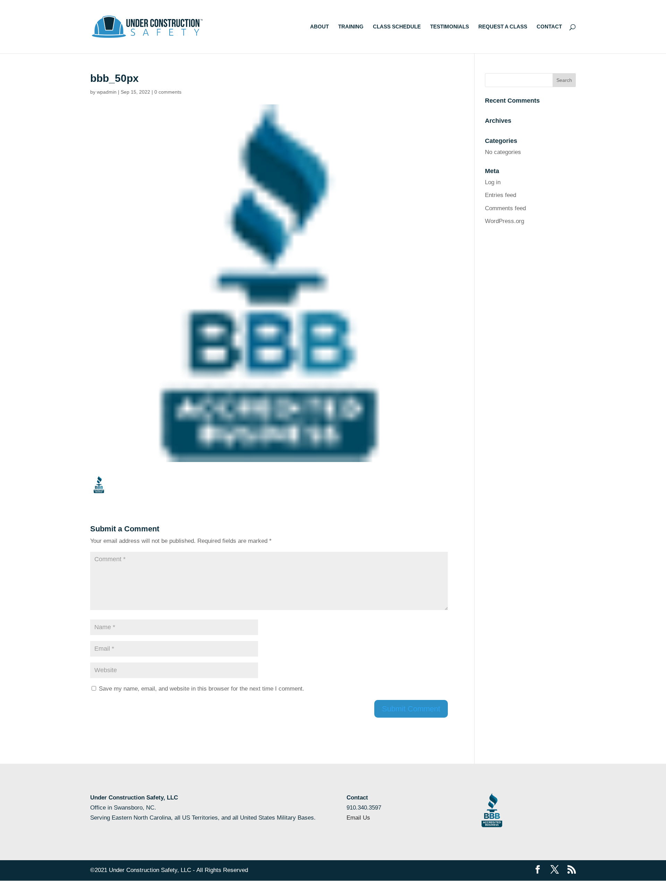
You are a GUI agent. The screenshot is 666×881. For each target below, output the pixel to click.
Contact (549, 26)
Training (351, 26)
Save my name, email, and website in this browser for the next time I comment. (201, 688)
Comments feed (505, 208)
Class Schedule (397, 26)
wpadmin (107, 92)
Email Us (358, 817)
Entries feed (500, 195)
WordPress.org (504, 221)
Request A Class (502, 26)
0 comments (167, 92)
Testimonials (449, 26)
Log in (493, 182)
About (319, 26)
